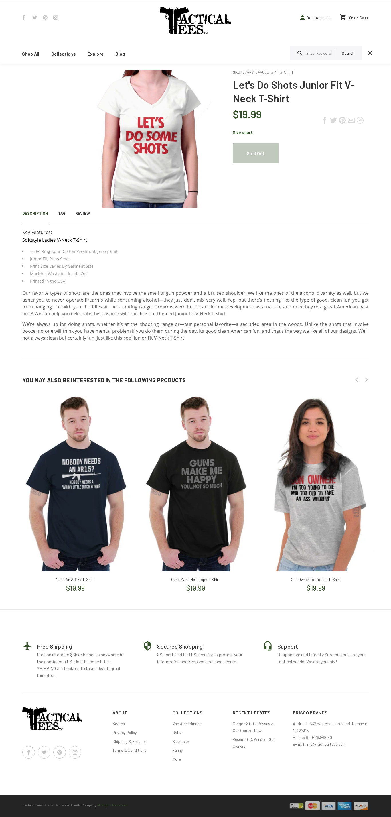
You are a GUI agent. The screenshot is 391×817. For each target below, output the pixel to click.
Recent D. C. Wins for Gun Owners (254, 743)
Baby (177, 732)
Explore (96, 53)
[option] (75, 488)
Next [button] (366, 380)
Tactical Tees (32, 805)
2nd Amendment (187, 723)
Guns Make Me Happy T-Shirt (195, 579)
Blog (120, 53)
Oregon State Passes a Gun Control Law (253, 727)
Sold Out (256, 153)
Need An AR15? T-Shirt (75, 579)
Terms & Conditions (129, 750)
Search (118, 723)
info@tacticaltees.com (326, 744)
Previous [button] (356, 380)
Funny (178, 750)
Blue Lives (181, 741)
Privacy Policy (124, 732)
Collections (63, 53)
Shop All (31, 53)
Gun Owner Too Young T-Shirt (316, 579)
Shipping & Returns (129, 741)
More (177, 759)
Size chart (242, 132)
